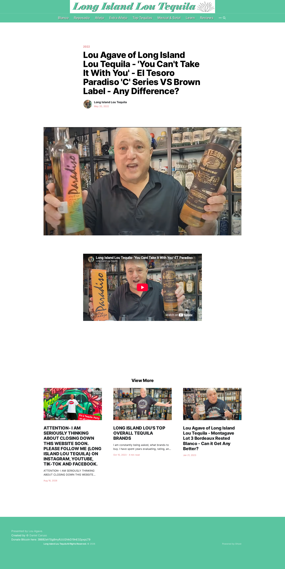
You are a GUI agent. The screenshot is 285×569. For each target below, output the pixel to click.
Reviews (206, 18)
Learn (190, 18)
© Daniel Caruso (36, 535)
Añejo (99, 18)
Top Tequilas (142, 18)
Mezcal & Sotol (169, 18)
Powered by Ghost (231, 543)
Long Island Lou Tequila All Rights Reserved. (65, 543)
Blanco (63, 18)
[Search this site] (224, 17)
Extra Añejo (118, 18)
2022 (86, 46)
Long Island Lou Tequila (110, 102)
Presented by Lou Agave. (27, 531)
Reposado (82, 18)
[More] (220, 17)
